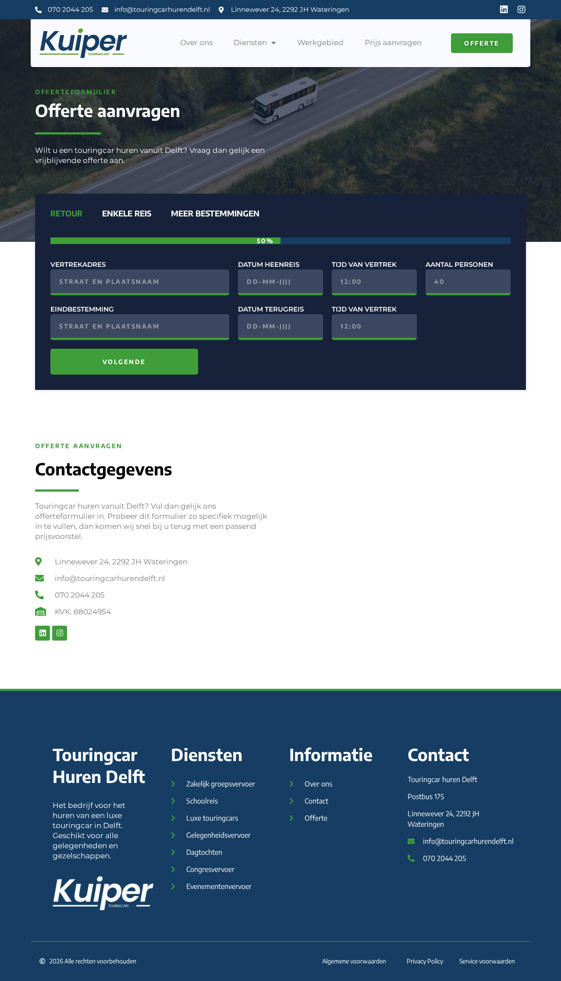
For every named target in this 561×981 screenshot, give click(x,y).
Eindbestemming (82, 309)
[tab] (65, 213)
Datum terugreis (271, 309)
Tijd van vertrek (364, 264)
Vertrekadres (78, 264)
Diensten (250, 42)
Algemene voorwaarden (354, 961)
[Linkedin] (504, 9)
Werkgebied (320, 42)
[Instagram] (521, 9)
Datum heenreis (268, 264)
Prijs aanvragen (393, 42)
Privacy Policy (425, 961)
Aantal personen (459, 264)
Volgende (124, 361)
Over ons (196, 42)
